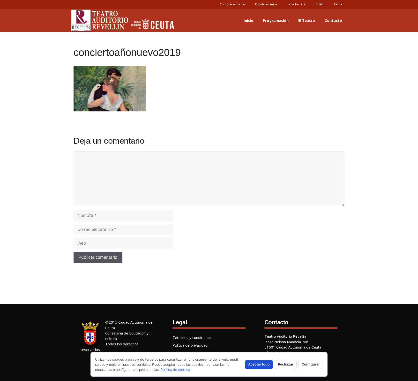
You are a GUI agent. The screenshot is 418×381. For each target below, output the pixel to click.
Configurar (311, 364)
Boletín (319, 4)
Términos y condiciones (192, 337)
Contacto (333, 20)
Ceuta (338, 4)
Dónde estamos (266, 4)
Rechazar (285, 364)
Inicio (248, 20)
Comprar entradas (233, 4)
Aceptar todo (259, 364)
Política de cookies (175, 369)
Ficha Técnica (296, 4)
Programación (276, 20)
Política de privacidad (190, 345)
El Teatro (306, 20)
